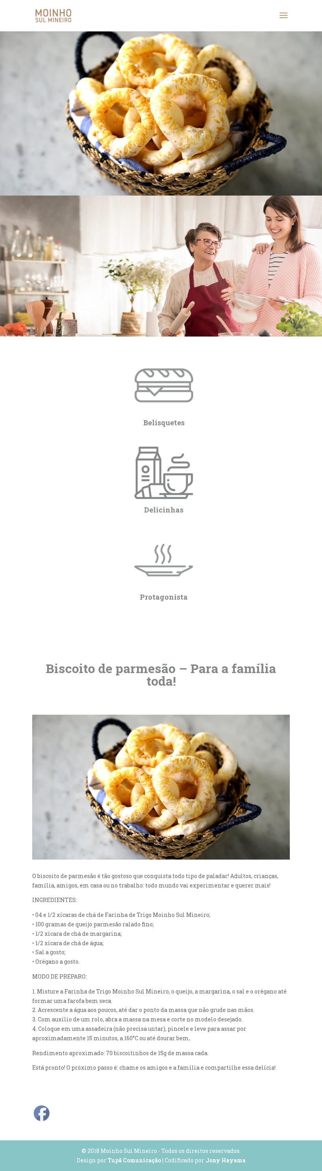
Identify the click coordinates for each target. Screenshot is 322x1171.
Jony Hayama (225, 1160)
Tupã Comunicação (134, 1160)
